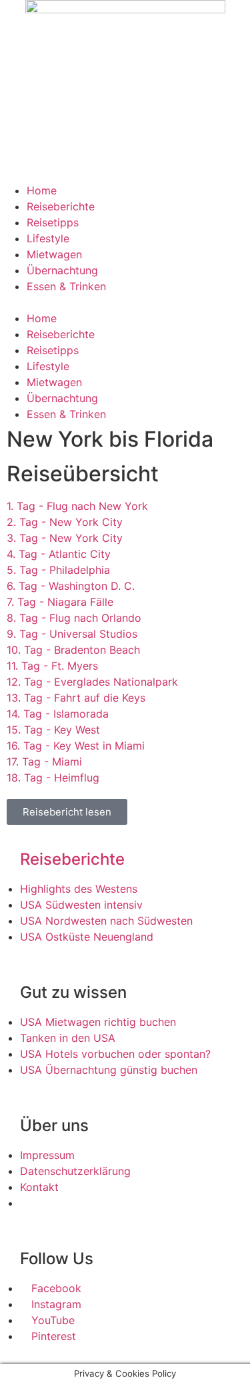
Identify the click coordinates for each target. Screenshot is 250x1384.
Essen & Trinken (66, 286)
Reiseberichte (61, 206)
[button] (125, 302)
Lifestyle (48, 238)
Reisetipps (53, 222)
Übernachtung (62, 270)
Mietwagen (54, 254)
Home (42, 190)
